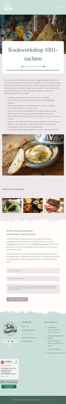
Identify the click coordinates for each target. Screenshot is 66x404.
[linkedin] (12, 341)
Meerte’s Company (47, 400)
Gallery (14, 201)
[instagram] (8, 341)
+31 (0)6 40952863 (54, 349)
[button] (3, 205)
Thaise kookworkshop (30, 201)
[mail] (10, 345)
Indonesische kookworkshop (9, 201)
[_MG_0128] (33, 175)
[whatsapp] (16, 341)
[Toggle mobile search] (59, 7)
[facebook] (4, 341)
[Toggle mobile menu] (62, 7)
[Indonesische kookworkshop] (12, 205)
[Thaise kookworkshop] (33, 205)
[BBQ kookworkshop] (54, 205)
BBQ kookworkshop (51, 201)
